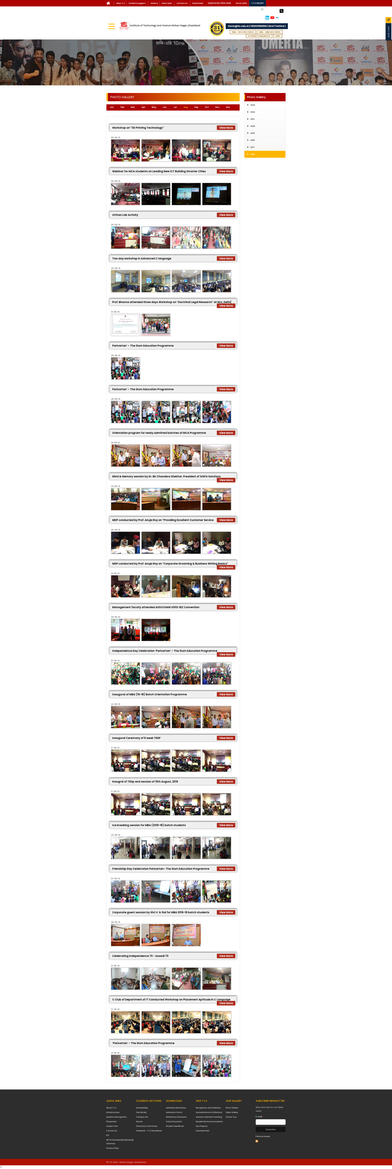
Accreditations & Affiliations (209, 1112)
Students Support (137, 3)
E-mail (260, 1116)
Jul (175, 107)
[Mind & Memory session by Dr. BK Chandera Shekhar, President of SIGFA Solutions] (125, 499)
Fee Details (141, 1112)
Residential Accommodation (209, 1121)
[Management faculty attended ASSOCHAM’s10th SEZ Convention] (125, 630)
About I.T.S (111, 1107)
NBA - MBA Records (269, 32)
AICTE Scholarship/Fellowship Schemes (120, 1142)
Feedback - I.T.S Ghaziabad (149, 1130)
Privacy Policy (112, 1148)
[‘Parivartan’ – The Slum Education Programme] (125, 1066)
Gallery (154, 3)
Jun (165, 107)
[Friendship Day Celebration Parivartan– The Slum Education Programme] (125, 891)
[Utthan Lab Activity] (125, 238)
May (154, 107)
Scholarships (142, 1107)
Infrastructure (112, 1112)
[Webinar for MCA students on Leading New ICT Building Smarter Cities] (125, 194)
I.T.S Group (257, 3)
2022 (253, 112)
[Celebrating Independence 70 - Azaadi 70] (125, 979)
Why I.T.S (120, 3)
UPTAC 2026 (241, 3)
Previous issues (263, 1136)
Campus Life (142, 1117)
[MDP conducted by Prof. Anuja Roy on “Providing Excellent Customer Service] (125, 543)
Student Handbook (259, 36)
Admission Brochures (176, 1107)
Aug (187, 107)
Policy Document (174, 1121)
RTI (107, 1135)
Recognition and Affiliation (208, 1107)
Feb (122, 107)
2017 (253, 147)
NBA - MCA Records (243, 32)
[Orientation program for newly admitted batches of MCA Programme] (125, 455)
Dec (228, 107)
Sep (196, 107)
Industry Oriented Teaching (209, 1117)
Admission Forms (174, 1112)
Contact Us (182, 3)
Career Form (112, 1126)
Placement (111, 1121)
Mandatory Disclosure (176, 1117)
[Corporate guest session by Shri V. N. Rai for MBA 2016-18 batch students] (125, 935)
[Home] (108, 3)
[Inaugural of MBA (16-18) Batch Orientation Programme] (125, 717)
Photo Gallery (232, 1107)
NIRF (277, 36)
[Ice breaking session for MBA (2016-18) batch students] (125, 848)
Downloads (197, 3)
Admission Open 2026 (219, 3)
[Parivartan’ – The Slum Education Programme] (125, 368)
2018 (253, 140)
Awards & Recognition (116, 1117)
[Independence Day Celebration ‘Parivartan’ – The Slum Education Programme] (125, 673)
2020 (253, 126)
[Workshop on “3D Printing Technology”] (125, 150)
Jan (112, 107)
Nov (217, 107)
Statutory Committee (146, 1126)
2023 (253, 105)
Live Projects (201, 1126)
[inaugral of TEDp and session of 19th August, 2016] (125, 804)
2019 (253, 133)
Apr (143, 107)
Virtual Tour (231, 1117)
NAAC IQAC (167, 3)
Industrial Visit (202, 1130)
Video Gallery (232, 1112)
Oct (207, 107)
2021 (252, 119)
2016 (253, 154)
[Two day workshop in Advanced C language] (125, 281)
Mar (133, 107)
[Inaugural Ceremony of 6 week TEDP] (125, 761)
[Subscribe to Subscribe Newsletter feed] (257, 1141)
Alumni (139, 1121)
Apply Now (388, 31)
